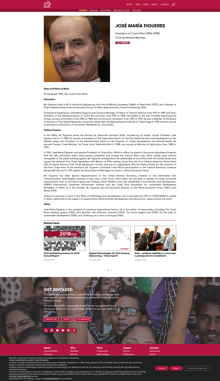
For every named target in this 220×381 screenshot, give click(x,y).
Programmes (102, 351)
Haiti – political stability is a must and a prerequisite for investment (155, 254)
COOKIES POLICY (52, 379)
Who (137, 4)
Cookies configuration (197, 368)
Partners (137, 10)
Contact (165, 4)
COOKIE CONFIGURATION (20, 376)
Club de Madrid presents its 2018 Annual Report (61, 254)
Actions (126, 351)
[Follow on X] (46, 330)
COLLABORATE (83, 319)
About (130, 4)
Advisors (94, 10)
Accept (162, 368)
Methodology (103, 354)
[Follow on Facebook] (74, 330)
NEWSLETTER (51, 319)
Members (83, 10)
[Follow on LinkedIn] (68, 330)
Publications (128, 354)
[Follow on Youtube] (63, 330)
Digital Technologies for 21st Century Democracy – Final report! (109, 254)
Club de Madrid (50, 351)
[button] (108, 270)
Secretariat (105, 10)
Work (145, 4)
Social (152, 354)
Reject (176, 368)
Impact (154, 4)
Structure (48, 354)
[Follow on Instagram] (51, 330)
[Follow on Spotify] (57, 330)
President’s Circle (122, 10)
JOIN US (66, 319)
